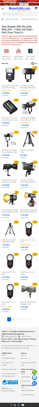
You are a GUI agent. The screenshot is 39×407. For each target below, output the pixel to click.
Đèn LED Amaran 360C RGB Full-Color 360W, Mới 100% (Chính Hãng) (10, 181)
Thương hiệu (25, 377)
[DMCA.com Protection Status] (10, 390)
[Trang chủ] (2, 19)
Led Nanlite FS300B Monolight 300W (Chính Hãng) (28, 87)
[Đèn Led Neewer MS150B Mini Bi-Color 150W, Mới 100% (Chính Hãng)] (28, 199)
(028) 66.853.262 (11, 336)
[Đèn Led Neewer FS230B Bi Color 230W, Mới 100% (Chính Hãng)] (10, 199)
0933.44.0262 (26, 336)
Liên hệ (23, 358)
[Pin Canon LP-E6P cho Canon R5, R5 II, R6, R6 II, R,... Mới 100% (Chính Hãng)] (10, 107)
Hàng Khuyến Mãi (12, 19)
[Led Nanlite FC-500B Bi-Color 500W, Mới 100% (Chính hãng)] (28, 107)
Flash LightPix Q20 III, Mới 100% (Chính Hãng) (10, 87)
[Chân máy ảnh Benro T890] (28, 139)
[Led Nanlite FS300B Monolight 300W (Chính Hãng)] (28, 75)
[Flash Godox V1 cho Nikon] (10, 261)
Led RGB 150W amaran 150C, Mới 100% (28, 303)
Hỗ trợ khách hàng (8, 358)
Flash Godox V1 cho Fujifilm (27, 273)
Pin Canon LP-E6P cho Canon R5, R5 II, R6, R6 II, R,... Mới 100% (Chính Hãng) (10, 119)
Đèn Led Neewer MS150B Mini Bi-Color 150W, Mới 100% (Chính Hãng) (28, 211)
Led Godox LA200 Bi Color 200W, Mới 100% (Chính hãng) (28, 181)
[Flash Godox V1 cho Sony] (28, 229)
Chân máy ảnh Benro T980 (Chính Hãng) (9, 241)
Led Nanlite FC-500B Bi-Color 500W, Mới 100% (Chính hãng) (28, 119)
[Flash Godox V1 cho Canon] (10, 291)
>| (29, 319)
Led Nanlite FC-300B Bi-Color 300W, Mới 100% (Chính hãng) (9, 151)
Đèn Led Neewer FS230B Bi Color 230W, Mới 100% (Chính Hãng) (10, 211)
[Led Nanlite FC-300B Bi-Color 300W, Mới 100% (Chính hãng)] (10, 139)
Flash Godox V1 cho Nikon (9, 273)
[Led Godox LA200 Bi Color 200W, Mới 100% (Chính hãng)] (28, 169)
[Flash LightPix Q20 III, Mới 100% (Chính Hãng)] (10, 75)
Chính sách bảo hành (9, 369)
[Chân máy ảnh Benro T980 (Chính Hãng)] (10, 229)
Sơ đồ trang (25, 381)
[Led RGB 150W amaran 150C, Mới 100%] (28, 291)
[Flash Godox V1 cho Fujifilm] (28, 261)
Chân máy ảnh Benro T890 (27, 151)
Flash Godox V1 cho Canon (9, 303)
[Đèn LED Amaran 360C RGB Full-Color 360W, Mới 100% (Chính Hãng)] (10, 169)
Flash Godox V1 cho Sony (27, 241)
